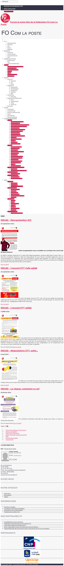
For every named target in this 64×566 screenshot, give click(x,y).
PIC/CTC (9, 47)
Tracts (9, 181)
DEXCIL (12, 140)
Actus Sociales (10, 109)
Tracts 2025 (13, 183)
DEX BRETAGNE (14, 132)
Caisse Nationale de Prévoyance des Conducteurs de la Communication (27, 528)
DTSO (8, 57)
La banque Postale (10, 58)
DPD (12, 82)
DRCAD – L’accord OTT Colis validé (19, 268)
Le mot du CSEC (14, 176)
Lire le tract (4, 264)
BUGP (12, 164)
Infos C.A (12, 197)
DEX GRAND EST (14, 123)
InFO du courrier (14, 189)
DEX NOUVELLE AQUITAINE (17, 129)
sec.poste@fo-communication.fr (15, 470)
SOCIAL (6, 107)
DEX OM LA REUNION (15, 161)
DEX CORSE (13, 154)
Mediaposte (9, 49)
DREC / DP (13, 169)
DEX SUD (13, 137)
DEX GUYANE (14, 159)
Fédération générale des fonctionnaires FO (17, 523)
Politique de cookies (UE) (12, 512)
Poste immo (10, 95)
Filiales (6, 77)
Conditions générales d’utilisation (14, 508)
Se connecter (8, 11)
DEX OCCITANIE (14, 128)
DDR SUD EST (14, 153)
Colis (8, 46)
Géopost (10, 79)
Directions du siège (12, 438)
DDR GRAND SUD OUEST (16, 151)
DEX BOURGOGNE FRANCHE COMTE (19, 125)
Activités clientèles (11, 54)
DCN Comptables (11, 68)
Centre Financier (11, 60)
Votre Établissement (10, 118)
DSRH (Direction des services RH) (16, 435)
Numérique (10, 85)
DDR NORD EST (14, 148)
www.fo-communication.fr (9, 474)
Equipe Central (11, 175)
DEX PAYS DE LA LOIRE (16, 131)
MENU (5, 180)
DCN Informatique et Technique (14, 66)
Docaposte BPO (14, 87)
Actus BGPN (10, 52)
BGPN (8, 145)
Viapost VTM (13, 104)
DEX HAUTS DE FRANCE (16, 121)
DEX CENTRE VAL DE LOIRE (17, 136)
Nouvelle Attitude (14, 101)
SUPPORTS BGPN (15, 165)
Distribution (9, 44)
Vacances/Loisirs (10, 115)
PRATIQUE (10, 106)
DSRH (8, 71)
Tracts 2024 (13, 184)
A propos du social (11, 110)
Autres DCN (9, 76)
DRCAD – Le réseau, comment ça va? (20, 389)
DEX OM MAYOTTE (15, 162)
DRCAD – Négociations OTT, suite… (19, 350)
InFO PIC (13, 191)
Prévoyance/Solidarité (12, 117)
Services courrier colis (14, 98)
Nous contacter (9, 8)
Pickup (12, 84)
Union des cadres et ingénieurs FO (15, 525)
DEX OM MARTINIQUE (15, 158)
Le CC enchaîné (14, 194)
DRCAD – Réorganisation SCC (16, 220)
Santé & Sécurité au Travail (16, 195)
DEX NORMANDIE (15, 134)
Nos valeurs (7, 495)
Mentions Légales (9, 507)
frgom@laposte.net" (17, 455)
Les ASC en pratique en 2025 (13, 112)
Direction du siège (11, 74)
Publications (11, 188)
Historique (7, 493)
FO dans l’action (16, 186)
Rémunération (14, 203)
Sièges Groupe (11, 172)
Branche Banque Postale (14, 167)
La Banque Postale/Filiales (13, 63)
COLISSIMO (13, 142)
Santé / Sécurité (14, 208)
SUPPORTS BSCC (15, 143)
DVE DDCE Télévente (11, 69)
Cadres (12, 200)
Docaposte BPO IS (15, 88)
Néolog (12, 99)
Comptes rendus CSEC (15, 178)
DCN (5, 65)
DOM (12, 202)
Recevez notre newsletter (13, 6)
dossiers (9, 199)
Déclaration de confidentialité (13, 510)
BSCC (8, 120)
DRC (8, 73)
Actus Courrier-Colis (11, 43)
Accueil (6, 39)
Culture (8, 113)
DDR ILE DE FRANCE (15, 147)
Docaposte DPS (14, 90)
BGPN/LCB (7, 50)
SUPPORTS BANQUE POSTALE (18, 170)
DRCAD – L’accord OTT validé (16, 308)
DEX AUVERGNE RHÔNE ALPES (18, 126)
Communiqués (11, 211)
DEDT (8, 62)
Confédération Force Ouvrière (13, 522)
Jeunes (12, 205)
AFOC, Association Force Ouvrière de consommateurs (21, 527)
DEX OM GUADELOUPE (16, 156)
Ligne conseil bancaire (12, 55)
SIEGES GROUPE (14, 173)
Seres (12, 93)
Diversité (12, 210)
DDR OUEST (13, 150)
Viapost (12, 102)
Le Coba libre (13, 192)
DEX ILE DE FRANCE (15, 139)
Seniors (12, 206)
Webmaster (10, 471)
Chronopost (13, 80)
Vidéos (6, 497)
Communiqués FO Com (16, 213)
